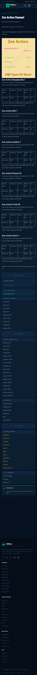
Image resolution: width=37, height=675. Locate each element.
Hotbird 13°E (6, 302)
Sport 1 (5, 451)
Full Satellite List (9, 294)
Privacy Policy (5, 659)
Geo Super (5, 441)
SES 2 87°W (6, 413)
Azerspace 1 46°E (7, 359)
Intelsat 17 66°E (7, 356)
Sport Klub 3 (6, 458)
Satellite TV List (6, 640)
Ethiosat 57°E (6, 352)
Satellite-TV (5, 266)
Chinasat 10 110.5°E (8, 392)
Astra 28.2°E (6, 308)
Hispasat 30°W (7, 328)
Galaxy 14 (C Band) (7, 403)
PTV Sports (6, 438)
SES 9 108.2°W (6, 366)
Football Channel (7, 468)
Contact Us (4, 656)
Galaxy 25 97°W (7, 410)
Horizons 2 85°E (7, 362)
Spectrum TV (6, 482)
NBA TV (4, 623)
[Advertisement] (18, 518)
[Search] (25, 5)
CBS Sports (5, 626)
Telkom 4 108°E (7, 389)
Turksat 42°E (6, 321)
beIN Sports (6, 435)
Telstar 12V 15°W (7, 315)
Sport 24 (5, 448)
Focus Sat (5, 479)
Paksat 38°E (5, 577)
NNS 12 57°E (6, 349)
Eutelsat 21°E (6, 325)
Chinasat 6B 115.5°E (8, 395)
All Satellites (5, 634)
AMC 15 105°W (6, 420)
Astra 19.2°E (6, 305)
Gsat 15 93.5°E (7, 372)
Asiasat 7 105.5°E (7, 376)
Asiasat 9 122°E (7, 379)
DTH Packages (5, 637)
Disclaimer (4, 662)
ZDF (3, 611)
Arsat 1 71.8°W (6, 318)
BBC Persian (5, 609)
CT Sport (5, 464)
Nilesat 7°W (6, 311)
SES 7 (4, 417)
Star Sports (6, 445)
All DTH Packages (7, 476)
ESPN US (5, 461)
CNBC (3, 606)
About (24, 672)
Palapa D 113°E (6, 386)
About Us (4, 653)
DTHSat (7, 669)
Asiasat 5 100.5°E (7, 382)
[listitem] (3, 557)
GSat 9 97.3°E (6, 369)
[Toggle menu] (29, 5)
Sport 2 (5, 454)
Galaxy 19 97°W (7, 407)
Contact (19, 672)
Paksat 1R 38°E (7, 343)
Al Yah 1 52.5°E (6, 346)
